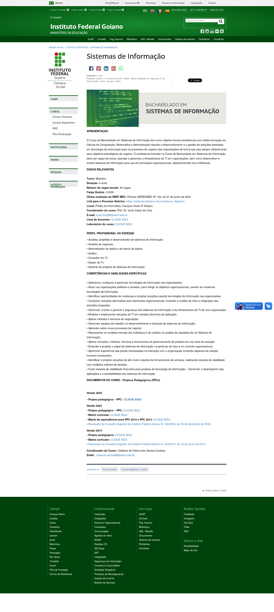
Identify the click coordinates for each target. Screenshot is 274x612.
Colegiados (100, 518)
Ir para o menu (78, 10)
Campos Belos (57, 514)
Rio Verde (55, 557)
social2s (99, 75)
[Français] (160, 10)
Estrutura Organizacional (107, 522)
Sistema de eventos (185, 39)
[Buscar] (221, 21)
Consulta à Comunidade (107, 565)
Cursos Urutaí (109, 469)
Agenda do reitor (103, 535)
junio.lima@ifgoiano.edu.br (112, 215)
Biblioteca (132, 39)
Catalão (54, 518)
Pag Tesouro (116, 39)
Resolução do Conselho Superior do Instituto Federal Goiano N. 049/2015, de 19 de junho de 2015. (147, 444)
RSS (186, 531)
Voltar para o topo (215, 490)
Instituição (99, 514)
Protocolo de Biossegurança (109, 574)
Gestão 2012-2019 (104, 578)
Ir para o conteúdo (59, 10)
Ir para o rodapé (115, 10)
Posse (53, 548)
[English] (152, 10)
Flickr (186, 527)
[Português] (145, 10)
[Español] (167, 10)
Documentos (164, 39)
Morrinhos (55, 544)
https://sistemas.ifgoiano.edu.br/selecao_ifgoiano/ (155, 201)
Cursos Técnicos (62, 117)
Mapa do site (217, 9)
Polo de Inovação (59, 569)
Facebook (189, 514)
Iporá (52, 539)
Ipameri (53, 535)
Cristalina (54, 527)
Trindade (54, 561)
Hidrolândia (56, 531)
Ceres (53, 522)
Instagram (189, 518)
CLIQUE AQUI (119, 219)
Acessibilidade (179, 9)
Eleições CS (100, 544)
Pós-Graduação (62, 134)
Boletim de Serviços (104, 582)
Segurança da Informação (107, 561)
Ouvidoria (219, 39)
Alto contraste (198, 9)
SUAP (91, 39)
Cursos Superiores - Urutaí (134, 469)
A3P (96, 552)
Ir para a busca (96, 10)
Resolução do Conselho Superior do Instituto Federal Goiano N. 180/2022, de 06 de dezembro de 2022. (149, 424)
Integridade (100, 557)
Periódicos (204, 39)
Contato (102, 39)
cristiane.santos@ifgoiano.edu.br (115, 455)
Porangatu (55, 552)
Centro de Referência (61, 574)
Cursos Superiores (77, 47)
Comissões (100, 527)
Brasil (55, 3)
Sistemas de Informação (126, 56)
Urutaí (53, 565)
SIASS (97, 539)
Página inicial (56, 47)
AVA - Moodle (147, 39)
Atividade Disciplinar (105, 569)
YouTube (188, 522)
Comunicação (101, 531)
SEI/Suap (99, 548)
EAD (55, 128)
